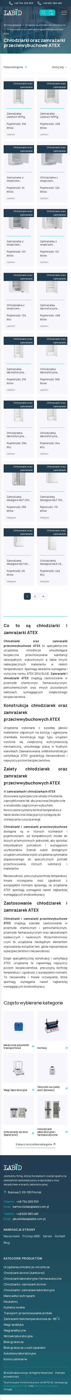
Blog (7, 1243)
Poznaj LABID (31, 1236)
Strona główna (12, 25)
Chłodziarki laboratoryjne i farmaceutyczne (33, 1279)
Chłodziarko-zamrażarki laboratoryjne (29, 1290)
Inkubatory (11, 1302)
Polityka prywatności (16, 1385)
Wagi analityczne (15, 1330)
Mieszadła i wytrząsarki (19, 1296)
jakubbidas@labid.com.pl (29, 1219)
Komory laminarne (15, 1359)
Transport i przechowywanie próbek (28, 1313)
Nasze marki (12, 1236)
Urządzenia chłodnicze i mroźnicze (45, 25)
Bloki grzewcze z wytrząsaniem (24, 1348)
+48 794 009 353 (27, 1202)
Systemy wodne (14, 1307)
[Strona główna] (14, 1167)
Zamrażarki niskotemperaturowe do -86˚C (32, 1319)
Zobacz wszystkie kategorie (34, 1144)
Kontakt (60, 1236)
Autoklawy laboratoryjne (20, 1353)
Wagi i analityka (13, 1325)
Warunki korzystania (46, 1385)
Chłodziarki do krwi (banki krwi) (24, 1273)
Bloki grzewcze (14, 1342)
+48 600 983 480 (27, 1214)
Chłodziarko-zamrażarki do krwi (25, 1284)
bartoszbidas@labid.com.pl (31, 1207)
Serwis (47, 1236)
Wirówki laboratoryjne (18, 1336)
